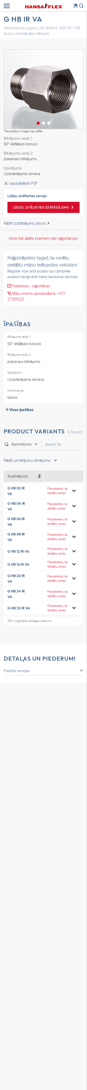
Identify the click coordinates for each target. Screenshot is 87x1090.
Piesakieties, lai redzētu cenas (57, 490)
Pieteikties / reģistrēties (30, 286)
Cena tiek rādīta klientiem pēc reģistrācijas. (44, 238)
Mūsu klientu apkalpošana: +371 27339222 (36, 296)
